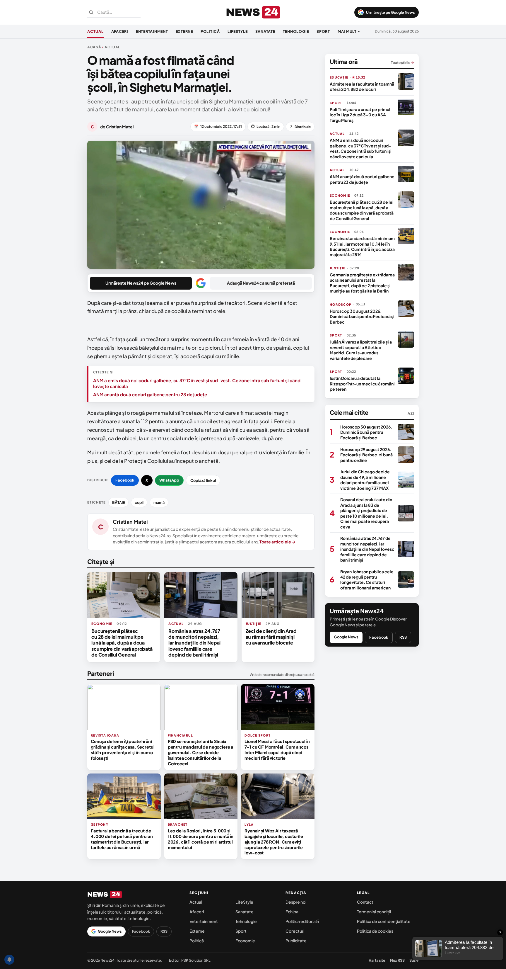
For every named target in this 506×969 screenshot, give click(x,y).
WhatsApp (169, 480)
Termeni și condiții (374, 911)
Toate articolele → (277, 541)
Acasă (94, 47)
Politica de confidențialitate (384, 921)
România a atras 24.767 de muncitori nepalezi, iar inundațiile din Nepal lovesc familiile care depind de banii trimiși (194, 643)
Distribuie (300, 127)
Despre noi (296, 902)
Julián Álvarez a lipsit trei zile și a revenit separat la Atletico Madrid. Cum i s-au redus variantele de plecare (361, 350)
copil (139, 502)
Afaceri (119, 31)
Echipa (292, 911)
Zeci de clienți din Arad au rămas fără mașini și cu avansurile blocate (271, 637)
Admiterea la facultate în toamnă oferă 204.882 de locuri (362, 86)
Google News (346, 637)
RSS (403, 637)
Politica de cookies (375, 931)
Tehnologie (296, 31)
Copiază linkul (203, 480)
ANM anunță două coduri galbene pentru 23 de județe (150, 394)
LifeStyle (238, 31)
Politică (210, 31)
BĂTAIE (118, 502)
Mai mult (349, 31)
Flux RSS (397, 960)
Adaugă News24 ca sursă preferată (261, 282)
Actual (95, 31)
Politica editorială (302, 921)
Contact (365, 902)
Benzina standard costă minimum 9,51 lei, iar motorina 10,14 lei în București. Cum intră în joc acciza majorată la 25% (362, 246)
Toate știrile (402, 62)
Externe (184, 31)
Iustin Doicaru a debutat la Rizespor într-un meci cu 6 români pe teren (362, 383)
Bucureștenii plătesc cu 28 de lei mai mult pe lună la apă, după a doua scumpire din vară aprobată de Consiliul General (122, 643)
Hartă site (377, 960)
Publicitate (296, 940)
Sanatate (265, 31)
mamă (159, 502)
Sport (323, 31)
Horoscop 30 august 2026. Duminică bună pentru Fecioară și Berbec (362, 316)
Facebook (124, 480)
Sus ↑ (414, 960)
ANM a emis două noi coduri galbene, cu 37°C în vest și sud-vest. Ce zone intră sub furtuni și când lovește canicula (196, 383)
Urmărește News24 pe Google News (140, 282)
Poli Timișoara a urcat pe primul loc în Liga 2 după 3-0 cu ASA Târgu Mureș (360, 115)
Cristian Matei (130, 521)
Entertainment (152, 31)
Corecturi (295, 931)
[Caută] (91, 12)
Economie (245, 940)
